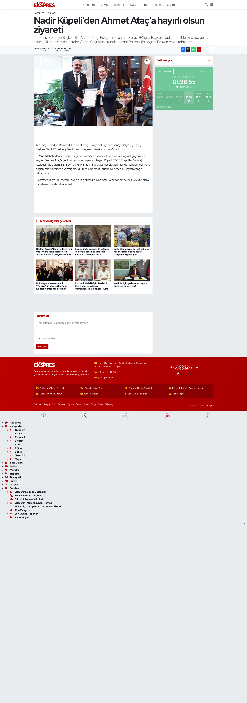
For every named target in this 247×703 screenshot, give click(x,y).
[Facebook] (171, 367)
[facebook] (43, 415)
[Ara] (206, 5)
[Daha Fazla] (199, 49)
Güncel (52, 13)
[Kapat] (245, 523)
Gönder (42, 346)
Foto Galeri (16, 462)
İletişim (14, 484)
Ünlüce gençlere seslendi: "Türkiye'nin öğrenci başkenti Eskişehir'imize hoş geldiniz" (51, 286)
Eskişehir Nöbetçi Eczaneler (53, 388)
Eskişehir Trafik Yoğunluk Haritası (187, 388)
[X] (176, 367)
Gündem (89, 5)
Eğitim (158, 5)
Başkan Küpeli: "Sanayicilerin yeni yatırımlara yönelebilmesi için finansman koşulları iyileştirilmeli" (54, 251)
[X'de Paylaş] (188, 49)
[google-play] (184, 374)
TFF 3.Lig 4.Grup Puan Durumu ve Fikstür (38, 506)
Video (13, 466)
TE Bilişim (208, 405)
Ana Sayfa (15, 422)
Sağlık (101, 404)
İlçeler (86, 404)
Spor (146, 5)
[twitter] (84, 415)
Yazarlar (14, 470)
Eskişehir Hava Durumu (95, 388)
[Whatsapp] (191, 367)
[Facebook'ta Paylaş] (183, 49)
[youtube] (167, 415)
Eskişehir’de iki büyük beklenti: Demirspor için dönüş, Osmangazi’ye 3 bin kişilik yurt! (91, 286)
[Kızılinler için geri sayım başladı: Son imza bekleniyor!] (132, 270)
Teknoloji (109, 404)
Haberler (39, 13)
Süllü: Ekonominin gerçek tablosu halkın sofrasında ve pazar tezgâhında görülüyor (131, 251)
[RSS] (197, 367)
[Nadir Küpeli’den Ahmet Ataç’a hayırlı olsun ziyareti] (93, 91)
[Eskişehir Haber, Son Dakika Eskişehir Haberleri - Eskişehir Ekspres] (44, 4)
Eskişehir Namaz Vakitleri (140, 388)
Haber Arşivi (178, 393)
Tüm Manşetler (91, 393)
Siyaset (133, 5)
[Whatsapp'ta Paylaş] (193, 49)
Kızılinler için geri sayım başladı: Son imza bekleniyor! (130, 285)
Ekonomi (118, 5)
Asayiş (104, 5)
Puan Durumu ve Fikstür (51, 393)
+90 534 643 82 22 (107, 372)
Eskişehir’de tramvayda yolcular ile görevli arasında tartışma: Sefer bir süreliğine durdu (92, 251)
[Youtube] (186, 367)
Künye (13, 481)
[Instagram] (181, 367)
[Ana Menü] (211, 5)
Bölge (93, 404)
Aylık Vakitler (165, 107)
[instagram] (125, 415)
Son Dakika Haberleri (137, 393)
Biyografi (15, 477)
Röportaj (15, 473)
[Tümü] (209, 60)
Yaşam (171, 5)
